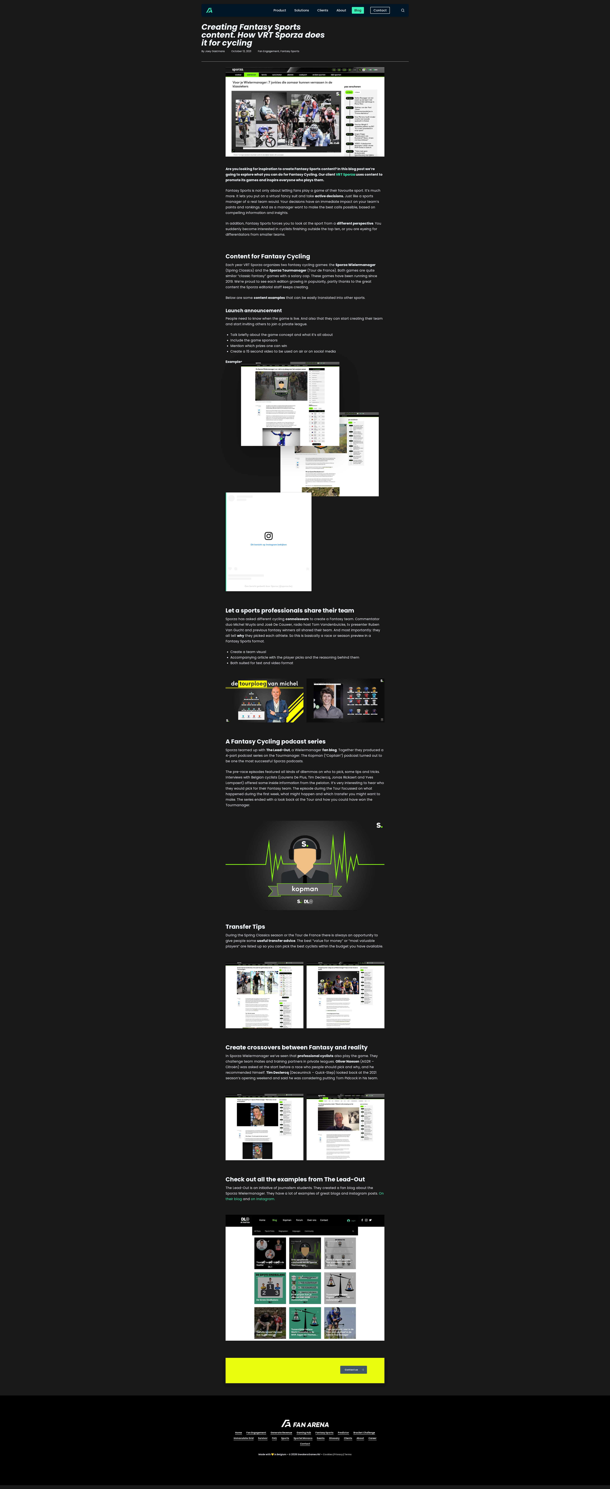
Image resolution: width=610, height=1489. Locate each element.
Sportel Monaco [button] (303, 1438)
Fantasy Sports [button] (324, 1432)
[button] (353, 1370)
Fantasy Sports (289, 51)
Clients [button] (348, 1438)
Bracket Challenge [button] (364, 1432)
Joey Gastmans (215, 51)
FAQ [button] (274, 1438)
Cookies (327, 1454)
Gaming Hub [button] (304, 1432)
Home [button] (238, 1432)
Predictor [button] (343, 1432)
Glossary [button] (334, 1438)
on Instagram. (263, 1199)
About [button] (360, 1438)
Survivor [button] (263, 1438)
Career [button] (372, 1438)
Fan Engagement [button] (256, 1432)
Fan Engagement (268, 51)
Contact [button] (305, 1443)
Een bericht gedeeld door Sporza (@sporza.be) (268, 586)
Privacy (338, 1454)
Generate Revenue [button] (281, 1432)
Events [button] (321, 1438)
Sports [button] (285, 1438)
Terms (348, 1454)
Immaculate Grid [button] (244, 1438)
